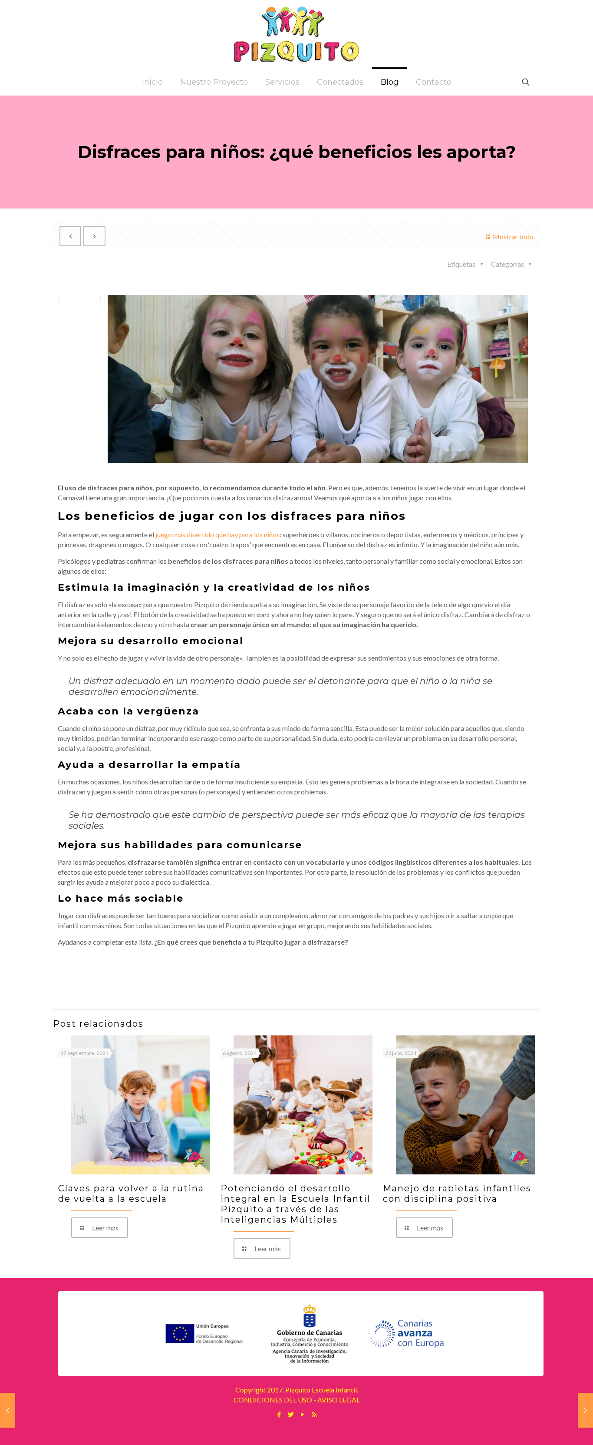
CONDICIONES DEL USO (273, 1399)
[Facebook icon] (278, 1414)
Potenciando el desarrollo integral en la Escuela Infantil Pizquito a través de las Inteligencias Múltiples (295, 1204)
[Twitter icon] (290, 1414)
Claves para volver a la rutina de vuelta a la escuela (131, 1193)
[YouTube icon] (302, 1414)
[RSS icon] (314, 1414)
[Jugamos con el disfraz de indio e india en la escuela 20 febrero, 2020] (7, 1410)
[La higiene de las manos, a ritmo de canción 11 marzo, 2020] (585, 1410)
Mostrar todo (513, 236)
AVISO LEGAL (338, 1399)
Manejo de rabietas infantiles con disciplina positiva (457, 1193)
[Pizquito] (296, 34)
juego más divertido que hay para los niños (217, 534)
